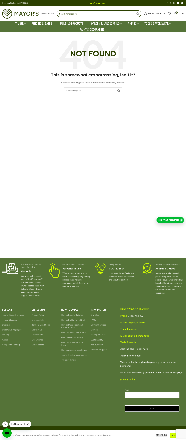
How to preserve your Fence (74, 350)
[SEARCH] (138, 13)
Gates (5, 339)
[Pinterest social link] (182, 3)
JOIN (152, 408)
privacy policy (127, 379)
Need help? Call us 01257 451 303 (15, 3)
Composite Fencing (11, 344)
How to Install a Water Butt (73, 332)
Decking (6, 324)
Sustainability (97, 339)
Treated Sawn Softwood (13, 315)
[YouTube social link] (178, 3)
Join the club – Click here (134, 349)
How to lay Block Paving (72, 337)
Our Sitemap (37, 339)
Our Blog (95, 315)
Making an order (98, 334)
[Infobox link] (23, 280)
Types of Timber (68, 360)
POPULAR (7, 310)
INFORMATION (98, 310)
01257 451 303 (135, 315)
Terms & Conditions (41, 324)
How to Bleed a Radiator (72, 315)
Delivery (94, 329)
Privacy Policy (38, 315)
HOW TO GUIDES (69, 310)
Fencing (5, 334)
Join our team (97, 344)
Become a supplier (99, 349)
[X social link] (170, 3)
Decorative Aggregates (13, 329)
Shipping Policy (38, 320)
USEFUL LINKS (38, 310)
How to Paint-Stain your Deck (72, 343)
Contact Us (37, 329)
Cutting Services (98, 324)
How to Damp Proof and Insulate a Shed (72, 326)
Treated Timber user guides (74, 355)
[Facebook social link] (167, 3)
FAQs (93, 320)
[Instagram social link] (174, 3)
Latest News (37, 334)
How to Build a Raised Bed (73, 320)
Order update (38, 344)
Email (127, 390)
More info (161, 435)
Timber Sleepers (9, 320)
